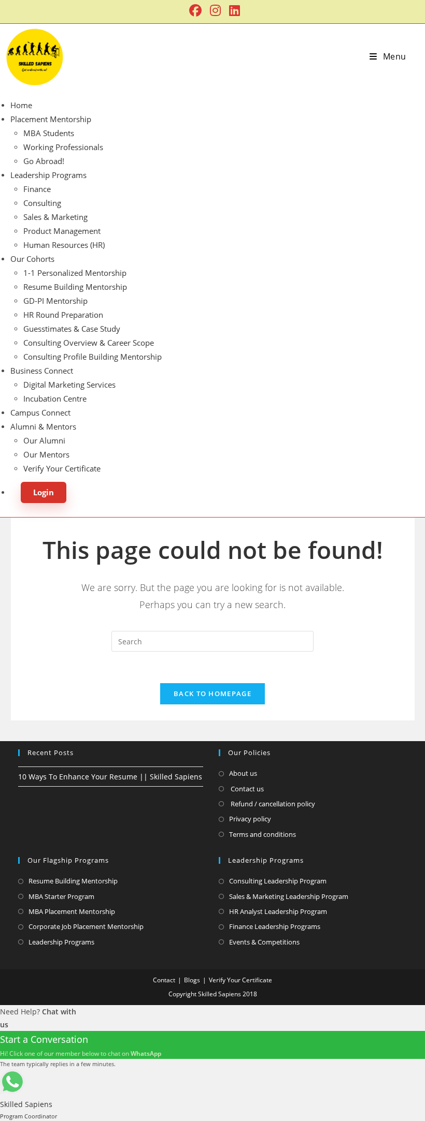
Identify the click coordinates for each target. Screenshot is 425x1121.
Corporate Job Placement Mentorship (86, 926)
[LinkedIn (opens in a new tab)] (232, 10)
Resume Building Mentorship (75, 287)
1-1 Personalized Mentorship (74, 273)
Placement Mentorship (50, 119)
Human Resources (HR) (64, 245)
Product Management (62, 231)
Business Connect (41, 370)
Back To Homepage (212, 693)
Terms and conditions (262, 834)
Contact (164, 980)
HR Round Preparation (63, 314)
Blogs (192, 980)
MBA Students (48, 133)
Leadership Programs (48, 175)
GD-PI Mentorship (55, 301)
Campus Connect (40, 412)
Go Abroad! (43, 161)
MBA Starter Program (61, 896)
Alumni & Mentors (43, 426)
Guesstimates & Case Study (71, 328)
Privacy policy (250, 818)
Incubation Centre (55, 398)
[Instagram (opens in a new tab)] (215, 10)
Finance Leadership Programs (274, 926)
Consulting (42, 203)
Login (43, 492)
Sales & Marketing (55, 217)
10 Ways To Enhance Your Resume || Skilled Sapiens (110, 776)
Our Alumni (44, 440)
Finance (37, 189)
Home (21, 105)
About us (243, 773)
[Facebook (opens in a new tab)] (195, 10)
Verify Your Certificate (62, 468)
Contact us (246, 788)
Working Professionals (63, 147)
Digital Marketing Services (69, 384)
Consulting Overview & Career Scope (88, 342)
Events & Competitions (264, 942)
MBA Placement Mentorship (72, 911)
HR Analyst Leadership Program (278, 911)
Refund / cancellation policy (272, 803)
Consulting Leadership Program (278, 881)
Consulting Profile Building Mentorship (92, 356)
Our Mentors (46, 454)
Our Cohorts (32, 259)
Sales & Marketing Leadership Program (288, 896)
